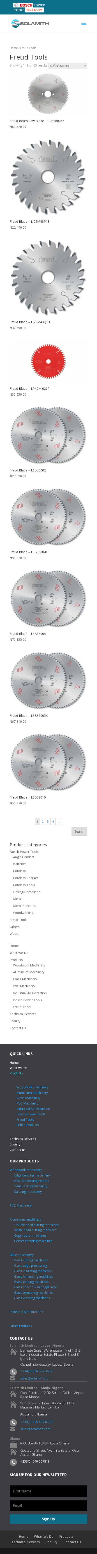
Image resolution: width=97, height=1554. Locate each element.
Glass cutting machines (31, 1260)
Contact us (17, 1150)
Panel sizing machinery (28, 1186)
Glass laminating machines (31, 1276)
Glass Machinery (25, 979)
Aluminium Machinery (28, 972)
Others (15, 927)
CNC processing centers (29, 1181)
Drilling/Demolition (26, 892)
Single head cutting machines (33, 1230)
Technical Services (23, 1014)
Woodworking (23, 913)
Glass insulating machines (31, 1271)
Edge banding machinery (30, 1175)
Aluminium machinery (32, 1092)
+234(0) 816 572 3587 (36, 1371)
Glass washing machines (30, 1298)
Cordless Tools (24, 885)
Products (16, 960)
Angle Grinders (23, 857)
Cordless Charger (25, 878)
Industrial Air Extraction (30, 993)
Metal (17, 899)
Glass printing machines (29, 1281)
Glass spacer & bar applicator (33, 1287)
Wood (14, 933)
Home (14, 48)
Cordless (19, 871)
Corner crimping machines (31, 1241)
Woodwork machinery (32, 1087)
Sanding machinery (26, 1191)
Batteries (19, 864)
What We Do (19, 953)
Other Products (27, 1125)
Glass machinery (28, 1098)
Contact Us (18, 1028)
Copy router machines (28, 1235)
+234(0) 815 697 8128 (36, 1422)
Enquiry (15, 1021)
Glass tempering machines (31, 1292)
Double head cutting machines (36, 1225)
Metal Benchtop (25, 906)
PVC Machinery (24, 986)
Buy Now (34, 10)
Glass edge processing (28, 1265)
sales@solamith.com (35, 1378)
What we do (18, 1068)
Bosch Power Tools (24, 851)
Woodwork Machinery (29, 965)
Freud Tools (18, 920)
